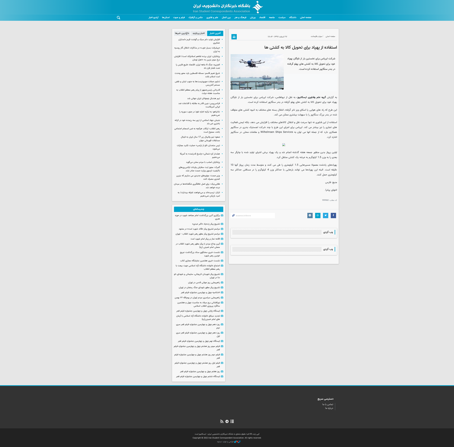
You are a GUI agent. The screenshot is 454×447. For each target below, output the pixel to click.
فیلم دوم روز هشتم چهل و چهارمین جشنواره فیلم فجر (197, 356)
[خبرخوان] (222, 421)
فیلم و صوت (179, 17)
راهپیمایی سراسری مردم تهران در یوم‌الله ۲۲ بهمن (197, 297)
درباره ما (329, 408)
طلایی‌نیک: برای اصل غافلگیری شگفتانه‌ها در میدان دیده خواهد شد (197, 185)
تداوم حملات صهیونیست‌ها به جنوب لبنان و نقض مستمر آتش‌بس (197, 83)
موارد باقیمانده (316, 36)
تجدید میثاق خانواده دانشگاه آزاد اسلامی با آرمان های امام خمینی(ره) (198, 317)
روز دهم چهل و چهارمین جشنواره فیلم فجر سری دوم (198, 326)
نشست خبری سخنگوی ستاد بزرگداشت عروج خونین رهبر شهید (200, 254)
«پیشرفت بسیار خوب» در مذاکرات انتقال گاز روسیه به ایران (197, 49)
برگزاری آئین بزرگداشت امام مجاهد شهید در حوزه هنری (197, 217)
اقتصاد (262, 17)
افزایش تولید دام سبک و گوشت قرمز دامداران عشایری (199, 41)
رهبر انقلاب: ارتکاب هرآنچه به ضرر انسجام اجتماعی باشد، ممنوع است (197, 130)
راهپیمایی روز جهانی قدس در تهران (204, 282)
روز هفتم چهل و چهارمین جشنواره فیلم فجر (200, 371)
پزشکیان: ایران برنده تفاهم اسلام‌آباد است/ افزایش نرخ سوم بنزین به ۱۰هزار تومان (197, 58)
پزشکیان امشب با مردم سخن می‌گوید (203, 162)
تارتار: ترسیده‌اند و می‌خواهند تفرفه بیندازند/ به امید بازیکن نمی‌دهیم (199, 194)
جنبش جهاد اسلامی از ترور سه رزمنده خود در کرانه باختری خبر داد (197, 122)
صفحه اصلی (305, 17)
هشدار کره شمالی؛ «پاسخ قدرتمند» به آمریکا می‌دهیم (200, 155)
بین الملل (226, 17)
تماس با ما (327, 405)
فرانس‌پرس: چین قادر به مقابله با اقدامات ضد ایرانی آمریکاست (199, 105)
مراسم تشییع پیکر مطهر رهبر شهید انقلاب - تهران (198, 234)
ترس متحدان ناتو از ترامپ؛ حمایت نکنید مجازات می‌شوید (198, 147)
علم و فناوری (212, 17)
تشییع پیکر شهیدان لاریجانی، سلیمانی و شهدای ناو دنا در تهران (197, 275)
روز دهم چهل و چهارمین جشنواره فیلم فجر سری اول (198, 334)
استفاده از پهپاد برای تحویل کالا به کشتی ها (300, 47)
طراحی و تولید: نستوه (225, 441)
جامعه (272, 17)
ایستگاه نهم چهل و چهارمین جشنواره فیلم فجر (199, 341)
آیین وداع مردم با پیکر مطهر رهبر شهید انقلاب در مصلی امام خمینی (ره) (198, 245)
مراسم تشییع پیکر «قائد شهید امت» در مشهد (199, 229)
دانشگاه (292, 17)
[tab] (215, 33)
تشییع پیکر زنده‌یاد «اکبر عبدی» (206, 224)
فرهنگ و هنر (240, 17)
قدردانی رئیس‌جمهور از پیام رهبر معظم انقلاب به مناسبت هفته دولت (198, 91)
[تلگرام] (227, 421)
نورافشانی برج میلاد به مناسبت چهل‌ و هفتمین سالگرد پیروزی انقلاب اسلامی (198, 304)
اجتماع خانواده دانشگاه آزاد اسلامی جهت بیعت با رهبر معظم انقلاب (198, 267)
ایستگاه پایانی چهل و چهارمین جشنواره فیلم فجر (198, 311)
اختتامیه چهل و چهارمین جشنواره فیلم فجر (200, 292)
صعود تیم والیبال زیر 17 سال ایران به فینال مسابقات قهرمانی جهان (200, 138)
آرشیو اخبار (153, 17)
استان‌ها (166, 17)
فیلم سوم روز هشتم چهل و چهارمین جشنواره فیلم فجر (197, 348)
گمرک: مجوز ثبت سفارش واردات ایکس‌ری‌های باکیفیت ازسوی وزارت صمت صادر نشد (199, 169)
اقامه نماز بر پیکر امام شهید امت (205, 239)
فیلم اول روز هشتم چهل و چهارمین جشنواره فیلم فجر (197, 364)
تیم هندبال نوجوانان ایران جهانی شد (203, 98)
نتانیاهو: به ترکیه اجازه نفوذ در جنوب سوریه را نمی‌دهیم (199, 113)
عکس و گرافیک (196, 17)
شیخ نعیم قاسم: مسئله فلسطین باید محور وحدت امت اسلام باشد (197, 75)
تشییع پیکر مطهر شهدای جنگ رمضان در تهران (199, 287)
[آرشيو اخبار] (232, 421)
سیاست (282, 17)
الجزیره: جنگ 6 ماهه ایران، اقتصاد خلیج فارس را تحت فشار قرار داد (198, 66)
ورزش (253, 17)
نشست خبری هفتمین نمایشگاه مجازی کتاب (200, 261)
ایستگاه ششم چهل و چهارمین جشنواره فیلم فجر (198, 376)
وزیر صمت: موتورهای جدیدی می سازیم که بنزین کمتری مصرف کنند (198, 177)
